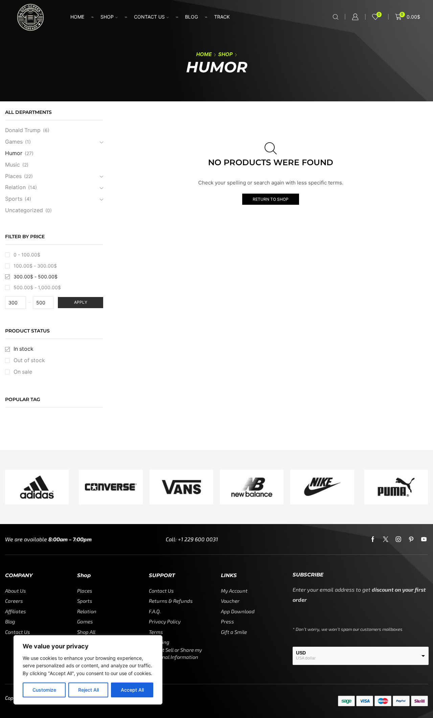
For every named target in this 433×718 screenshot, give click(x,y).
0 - (27, 254)
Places (13, 176)
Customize (44, 690)
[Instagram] (398, 539)
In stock (23, 349)
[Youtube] (424, 539)
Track (222, 17)
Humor (13, 153)
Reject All (88, 690)
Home (77, 17)
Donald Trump (23, 130)
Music (12, 165)
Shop (107, 17)
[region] (88, 669)
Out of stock (29, 360)
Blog (191, 17)
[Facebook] (372, 539)
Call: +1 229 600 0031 (192, 539)
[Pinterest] (411, 539)
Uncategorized (24, 210)
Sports (13, 199)
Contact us (149, 17)
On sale (23, 372)
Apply (80, 302)
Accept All (132, 690)
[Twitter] (385, 539)
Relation (15, 187)
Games (14, 142)
